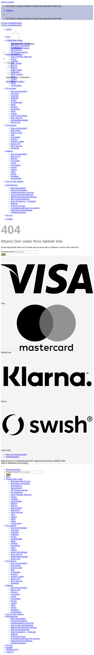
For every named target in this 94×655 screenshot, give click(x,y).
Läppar (14, 113)
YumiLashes (16, 85)
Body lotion (16, 130)
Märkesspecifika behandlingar (24, 197)
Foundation (16, 165)
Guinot (14, 59)
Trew (13, 77)
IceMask (14, 61)
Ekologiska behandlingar (21, 210)
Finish (13, 163)
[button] (9, 29)
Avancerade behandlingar (22, 195)
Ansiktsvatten (16, 102)
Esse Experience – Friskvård (23, 201)
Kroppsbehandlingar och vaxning (25, 208)
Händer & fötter (17, 141)
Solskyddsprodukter (19, 120)
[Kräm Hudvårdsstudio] (11, 24)
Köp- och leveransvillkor (16, 454)
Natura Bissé (16, 70)
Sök (3, 254)
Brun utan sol (16, 118)
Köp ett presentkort (19, 91)
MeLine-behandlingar (20, 199)
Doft (12, 135)
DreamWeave (17, 54)
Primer (14, 174)
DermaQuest (16, 50)
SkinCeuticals (17, 74)
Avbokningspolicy (18, 212)
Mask (13, 105)
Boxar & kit (15, 122)
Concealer (15, 161)
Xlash (13, 83)
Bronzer (14, 158)
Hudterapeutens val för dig (22, 192)
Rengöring (15, 109)
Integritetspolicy (12, 457)
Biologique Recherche (20, 43)
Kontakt (9, 219)
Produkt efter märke (14, 40)
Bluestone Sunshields (20, 46)
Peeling (14, 107)
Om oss (9, 215)
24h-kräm (15, 94)
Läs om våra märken (15, 181)
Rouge (14, 167)
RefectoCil (15, 72)
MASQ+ (14, 503)
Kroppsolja (15, 137)
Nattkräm (15, 98)
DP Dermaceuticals (19, 52)
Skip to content (7, 2)
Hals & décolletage (19, 116)
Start (8, 37)
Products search (8, 252)
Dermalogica (16, 48)
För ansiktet (11, 88)
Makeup (9, 151)
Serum (14, 100)
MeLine (14, 506)
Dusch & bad (16, 133)
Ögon (13, 111)
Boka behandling (18, 188)
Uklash (14, 79)
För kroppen (11, 125)
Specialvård (16, 178)
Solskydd (15, 148)
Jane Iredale (16, 63)
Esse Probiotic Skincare (21, 57)
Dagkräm (15, 96)
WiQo (13, 81)
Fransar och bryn (18, 206)
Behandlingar (12, 185)
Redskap (15, 176)
